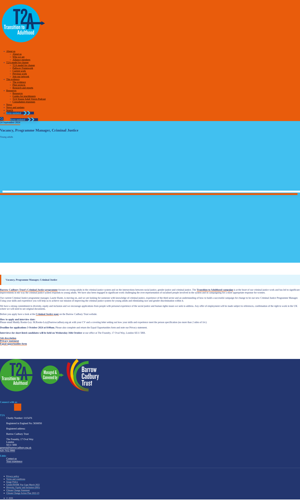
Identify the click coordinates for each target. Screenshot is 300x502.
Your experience (14, 461)
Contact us (11, 458)
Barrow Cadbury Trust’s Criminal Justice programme (29, 289)
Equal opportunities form (13, 343)
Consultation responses (23, 101)
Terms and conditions (15, 479)
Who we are (18, 57)
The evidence (13, 79)
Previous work (19, 73)
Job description (8, 338)
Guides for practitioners (24, 96)
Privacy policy (12, 476)
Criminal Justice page (47, 314)
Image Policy (12, 482)
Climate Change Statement (18, 490)
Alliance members (21, 59)
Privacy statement (9, 341)
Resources (11, 90)
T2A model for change (17, 62)
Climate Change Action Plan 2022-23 (22, 493)
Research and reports (22, 87)
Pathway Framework (22, 68)
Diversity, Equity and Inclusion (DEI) (23, 487)
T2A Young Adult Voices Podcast (29, 99)
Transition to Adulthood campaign (215, 289)
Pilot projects (18, 85)
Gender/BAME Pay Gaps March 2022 (23, 485)
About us (10, 51)
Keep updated (13, 113)
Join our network (20, 76)
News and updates (15, 107)
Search (9, 110)
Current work (19, 71)
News (9, 104)
